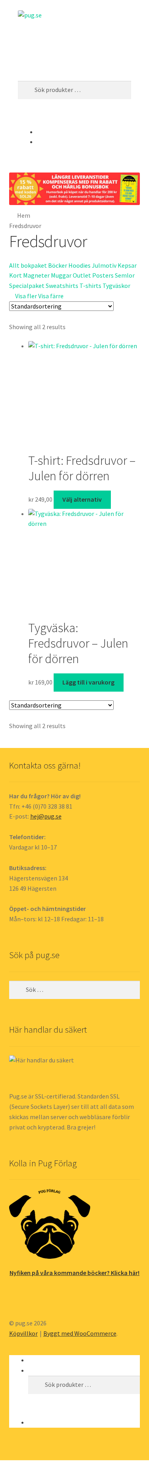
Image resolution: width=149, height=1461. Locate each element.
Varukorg (42, 1422)
